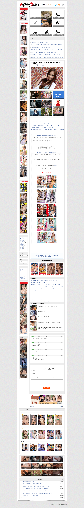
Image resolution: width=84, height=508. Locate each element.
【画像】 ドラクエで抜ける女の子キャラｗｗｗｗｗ (39, 42)
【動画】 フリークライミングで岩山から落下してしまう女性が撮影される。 (44, 280)
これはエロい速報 (22, 278)
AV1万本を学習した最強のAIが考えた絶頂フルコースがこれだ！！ (42, 127)
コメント (45, 65)
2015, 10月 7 (56, 156)
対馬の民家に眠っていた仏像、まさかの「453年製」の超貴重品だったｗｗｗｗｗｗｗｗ (45, 54)
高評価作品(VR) (22, 244)
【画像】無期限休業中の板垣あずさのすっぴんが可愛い (48, 306)
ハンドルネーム (33, 370)
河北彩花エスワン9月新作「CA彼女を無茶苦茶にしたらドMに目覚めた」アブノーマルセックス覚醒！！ (37, 486)
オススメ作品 (22, 246)
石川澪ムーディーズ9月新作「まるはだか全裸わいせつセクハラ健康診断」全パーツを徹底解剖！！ (36, 490)
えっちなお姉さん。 (22, 276)
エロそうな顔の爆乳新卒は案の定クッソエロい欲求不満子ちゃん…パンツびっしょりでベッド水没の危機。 (47, 125)
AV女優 (21, 238)
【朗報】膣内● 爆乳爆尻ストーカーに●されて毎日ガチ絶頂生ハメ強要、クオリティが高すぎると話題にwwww (47, 129)
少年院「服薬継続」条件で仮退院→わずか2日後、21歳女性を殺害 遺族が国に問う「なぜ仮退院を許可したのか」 (47, 288)
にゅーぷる (21, 270)
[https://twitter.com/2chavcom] (55, 5)
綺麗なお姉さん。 (22, 277)
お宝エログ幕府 (22, 275)
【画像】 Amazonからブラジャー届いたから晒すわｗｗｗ (40, 47)
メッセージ (33, 378)
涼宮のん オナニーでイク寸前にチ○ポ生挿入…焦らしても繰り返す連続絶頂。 (44, 52)
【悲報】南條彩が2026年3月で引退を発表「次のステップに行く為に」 (50, 322)
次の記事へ (60, 406)
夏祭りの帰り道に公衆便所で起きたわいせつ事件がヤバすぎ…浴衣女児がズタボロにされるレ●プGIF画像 (47, 57)
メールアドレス (33, 373)
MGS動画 (21, 245)
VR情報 (21, 243)
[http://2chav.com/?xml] (59, 5)
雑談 (20, 239)
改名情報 (21, 248)
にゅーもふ (21, 269)
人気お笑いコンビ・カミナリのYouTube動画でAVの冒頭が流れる (31, 495)
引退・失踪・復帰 (40, 65)
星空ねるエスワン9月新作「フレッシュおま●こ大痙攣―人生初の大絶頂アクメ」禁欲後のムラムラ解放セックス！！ (38, 493)
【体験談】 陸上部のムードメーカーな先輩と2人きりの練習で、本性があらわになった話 (45, 40)
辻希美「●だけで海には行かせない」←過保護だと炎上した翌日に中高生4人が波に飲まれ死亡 (46, 44)
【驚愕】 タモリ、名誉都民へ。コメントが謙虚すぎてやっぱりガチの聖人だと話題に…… (46, 284)
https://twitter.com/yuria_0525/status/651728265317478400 (46, 152)
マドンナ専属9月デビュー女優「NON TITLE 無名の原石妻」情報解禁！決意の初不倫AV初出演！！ (36, 488)
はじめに (21, 237)
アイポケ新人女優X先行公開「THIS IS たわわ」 (29, 481)
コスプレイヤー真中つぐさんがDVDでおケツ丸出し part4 (41, 123)
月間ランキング (22, 242)
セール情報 (21, 247)
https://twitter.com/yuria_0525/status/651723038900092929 (46, 135)
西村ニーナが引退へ (41, 311)
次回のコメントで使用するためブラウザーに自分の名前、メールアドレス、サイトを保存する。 (44, 377)
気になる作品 (22, 241)
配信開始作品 (22, 240)
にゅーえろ (21, 271)
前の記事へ (33, 406)
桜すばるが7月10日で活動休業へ (43, 316)
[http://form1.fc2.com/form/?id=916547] (63, 5)
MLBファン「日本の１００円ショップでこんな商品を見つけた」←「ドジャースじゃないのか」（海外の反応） (47, 49)
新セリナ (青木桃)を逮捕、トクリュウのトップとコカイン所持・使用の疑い (33, 483)
